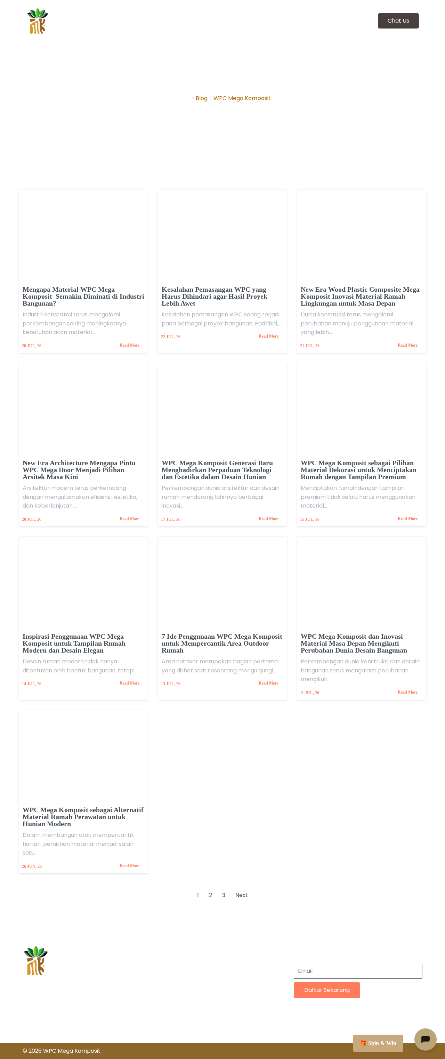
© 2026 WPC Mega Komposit (61, 1051)
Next (241, 895)
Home (182, 98)
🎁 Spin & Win (378, 1043)
